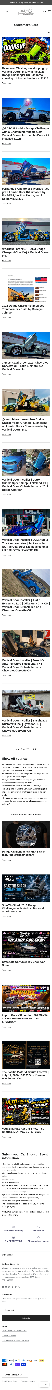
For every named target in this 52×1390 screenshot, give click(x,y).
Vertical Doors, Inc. (13, 1381)
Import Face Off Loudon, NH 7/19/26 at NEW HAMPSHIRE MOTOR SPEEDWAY (25, 1018)
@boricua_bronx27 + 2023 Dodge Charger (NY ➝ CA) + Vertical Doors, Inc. (25, 252)
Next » (34, 749)
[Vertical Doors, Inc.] (26, 11)
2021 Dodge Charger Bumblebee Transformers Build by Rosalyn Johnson (23, 309)
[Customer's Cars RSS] (49, 33)
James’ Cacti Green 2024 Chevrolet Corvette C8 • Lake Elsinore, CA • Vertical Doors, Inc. (25, 366)
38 (28, 749)
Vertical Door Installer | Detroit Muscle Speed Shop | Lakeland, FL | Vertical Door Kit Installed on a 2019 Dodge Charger (25, 484)
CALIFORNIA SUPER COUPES (15, 1340)
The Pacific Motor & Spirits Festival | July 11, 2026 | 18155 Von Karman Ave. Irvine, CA (25, 1075)
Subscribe (26, 1318)
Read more (6, 83)
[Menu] (3, 11)
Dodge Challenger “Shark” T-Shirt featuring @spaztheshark (23, 853)
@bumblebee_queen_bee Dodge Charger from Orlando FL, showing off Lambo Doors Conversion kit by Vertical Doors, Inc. (24, 424)
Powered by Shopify (28, 1381)
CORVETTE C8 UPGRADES (14, 1330)
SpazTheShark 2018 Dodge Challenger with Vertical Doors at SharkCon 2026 (23, 908)
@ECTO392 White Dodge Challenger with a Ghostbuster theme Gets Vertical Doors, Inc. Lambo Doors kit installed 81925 (25, 133)
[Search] (8, 11)
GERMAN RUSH (9, 1335)
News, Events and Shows (26, 814)
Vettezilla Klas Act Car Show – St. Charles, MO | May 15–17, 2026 (23, 1130)
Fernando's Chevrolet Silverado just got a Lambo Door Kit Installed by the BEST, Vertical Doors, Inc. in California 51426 (25, 193)
